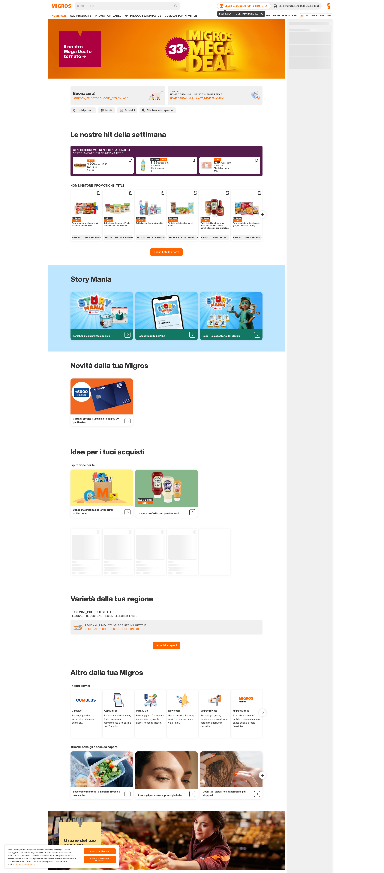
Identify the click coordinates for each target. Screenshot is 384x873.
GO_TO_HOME (61, 6)
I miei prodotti (85, 110)
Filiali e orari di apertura (160, 110)
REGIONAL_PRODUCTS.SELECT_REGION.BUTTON (114, 629)
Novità (109, 110)
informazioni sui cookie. (25, 864)
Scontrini (129, 110)
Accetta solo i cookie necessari (100, 859)
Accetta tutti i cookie (100, 851)
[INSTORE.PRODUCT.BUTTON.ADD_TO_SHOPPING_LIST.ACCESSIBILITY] (130, 161)
